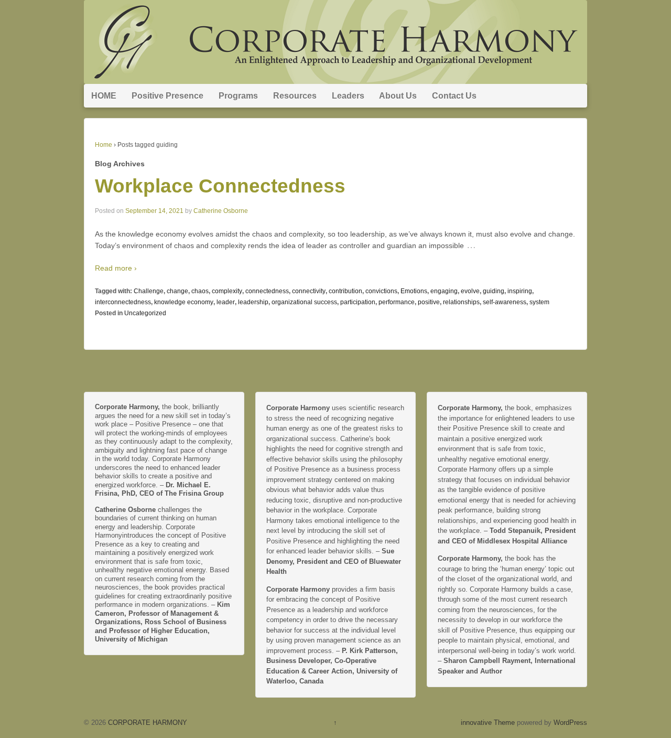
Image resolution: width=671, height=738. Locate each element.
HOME (103, 95)
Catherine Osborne (220, 211)
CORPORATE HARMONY (146, 722)
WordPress (570, 722)
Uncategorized (145, 313)
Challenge (149, 291)
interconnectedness (123, 302)
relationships (461, 302)
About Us (398, 95)
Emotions (414, 291)
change (177, 291)
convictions (381, 291)
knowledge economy (183, 302)
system (539, 302)
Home (103, 144)
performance (396, 302)
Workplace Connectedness (220, 186)
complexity (227, 291)
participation (357, 302)
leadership (253, 302)
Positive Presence (167, 95)
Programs (238, 95)
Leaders (348, 95)
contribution (345, 291)
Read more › (116, 268)
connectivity (309, 291)
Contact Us (454, 95)
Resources (295, 95)
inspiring (519, 291)
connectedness (267, 291)
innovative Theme (488, 722)
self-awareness (504, 302)
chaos (200, 291)
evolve (470, 291)
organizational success (304, 302)
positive (429, 302)
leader (226, 302)
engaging (444, 291)
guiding (493, 291)
